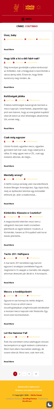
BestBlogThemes (30, 399)
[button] (49, 404)
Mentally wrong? (13, 175)
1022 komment (32, 179)
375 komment (35, 258)
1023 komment (32, 141)
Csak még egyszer (14, 137)
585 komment (35, 100)
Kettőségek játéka (14, 96)
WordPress (27, 401)
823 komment (35, 337)
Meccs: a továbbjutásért (18, 291)
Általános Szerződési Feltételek (28, 390)
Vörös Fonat (36, 395)
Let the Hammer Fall (15, 333)
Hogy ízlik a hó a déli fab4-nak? (21, 58)
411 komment (38, 217)
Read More (9, 49)
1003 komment (35, 296)
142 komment (32, 62)
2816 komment (44, 39)
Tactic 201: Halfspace (16, 254)
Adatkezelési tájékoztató (28, 387)
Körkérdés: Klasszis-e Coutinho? (22, 212)
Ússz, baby (10, 35)
